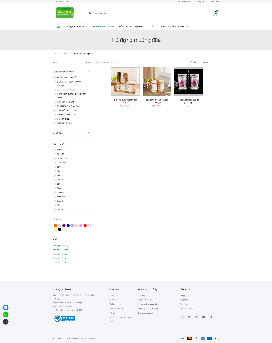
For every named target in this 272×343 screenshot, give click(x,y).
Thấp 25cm (62, 158)
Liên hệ (112, 322)
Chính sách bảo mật (145, 300)
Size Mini (61, 197)
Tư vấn (151, 27)
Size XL (60, 150)
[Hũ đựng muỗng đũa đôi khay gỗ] (157, 81)
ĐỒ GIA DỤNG (63, 119)
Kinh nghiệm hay (135, 27)
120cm (60, 184)
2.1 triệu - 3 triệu (60, 258)
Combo (60, 192)
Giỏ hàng (183, 304)
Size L (60, 205)
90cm (59, 188)
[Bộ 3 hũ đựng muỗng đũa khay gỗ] (125, 81)
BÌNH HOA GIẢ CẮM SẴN (68, 106)
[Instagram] (196, 317)
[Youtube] (203, 317)
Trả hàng (141, 295)
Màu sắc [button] (57, 219)
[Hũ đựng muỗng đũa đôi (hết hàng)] (188, 81)
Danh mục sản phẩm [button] (63, 71)
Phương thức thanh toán (147, 304)
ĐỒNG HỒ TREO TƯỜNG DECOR (69, 84)
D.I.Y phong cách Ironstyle (173, 27)
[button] (216, 13)
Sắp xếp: (193, 62)
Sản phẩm (68, 54)
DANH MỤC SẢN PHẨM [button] (74, 27)
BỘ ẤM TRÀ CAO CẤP (67, 77)
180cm (60, 171)
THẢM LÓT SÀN (64, 123)
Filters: (56, 62)
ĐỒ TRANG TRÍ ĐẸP (66, 90)
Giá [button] (55, 239)
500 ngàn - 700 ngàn (61, 245)
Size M (60, 209)
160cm (60, 175)
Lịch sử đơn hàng (183, 2)
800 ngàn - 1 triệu (60, 250)
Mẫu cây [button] (57, 132)
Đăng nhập (214, 2)
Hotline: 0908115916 (64, 2)
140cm (60, 180)
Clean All (89, 62)
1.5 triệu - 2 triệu (60, 254)
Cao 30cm (61, 163)
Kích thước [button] (59, 144)
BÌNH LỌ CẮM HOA (66, 115)
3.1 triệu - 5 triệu (60, 262)
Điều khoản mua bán (145, 313)
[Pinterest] (210, 317)
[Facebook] (182, 317)
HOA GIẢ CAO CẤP (66, 102)
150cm (60, 167)
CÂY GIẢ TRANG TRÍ (66, 110)
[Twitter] (189, 317)
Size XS (60, 154)
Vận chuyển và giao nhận (147, 309)
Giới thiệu (113, 300)
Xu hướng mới (115, 27)
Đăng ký (200, 2)
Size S (60, 201)
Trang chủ (99, 27)
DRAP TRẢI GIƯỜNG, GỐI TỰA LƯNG (71, 96)
